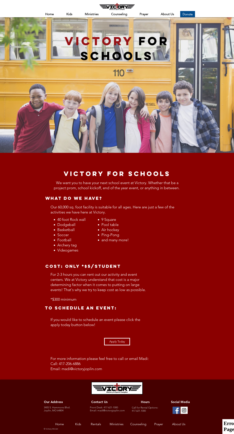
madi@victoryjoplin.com (82, 368)
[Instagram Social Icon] (184, 410)
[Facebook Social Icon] (176, 410)
